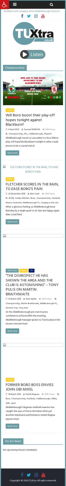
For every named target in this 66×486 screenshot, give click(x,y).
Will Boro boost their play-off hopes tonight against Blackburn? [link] (30, 120)
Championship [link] (16, 133)
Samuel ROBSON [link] (32, 129)
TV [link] (31, 270)
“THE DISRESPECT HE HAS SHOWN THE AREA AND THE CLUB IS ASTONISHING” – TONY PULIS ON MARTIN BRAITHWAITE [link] (32, 285)
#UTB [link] (11, 198)
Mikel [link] (54, 398)
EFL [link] (25, 133)
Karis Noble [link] (31, 298)
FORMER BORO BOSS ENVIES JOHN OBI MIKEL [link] (30, 387)
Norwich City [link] (12, 307)
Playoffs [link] (48, 133)
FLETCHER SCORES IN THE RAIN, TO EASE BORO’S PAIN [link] (32, 187)
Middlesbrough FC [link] (31, 202)
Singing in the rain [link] (49, 202)
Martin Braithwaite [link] (30, 303)
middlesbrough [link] (36, 133)
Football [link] (56, 198)
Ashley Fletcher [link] (22, 198)
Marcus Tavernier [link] (13, 202)
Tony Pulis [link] (23, 307)
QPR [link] (8, 403)
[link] (4, 4)
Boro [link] (33, 198)
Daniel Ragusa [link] (32, 394)
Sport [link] (9, 110)
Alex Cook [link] (34, 193)
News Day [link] (12, 270)
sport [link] (13, 403)
